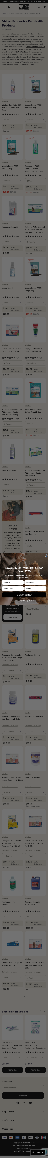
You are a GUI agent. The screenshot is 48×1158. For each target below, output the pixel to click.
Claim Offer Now (24, 595)
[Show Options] (44, 588)
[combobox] (35, 588)
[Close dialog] (46, 556)
